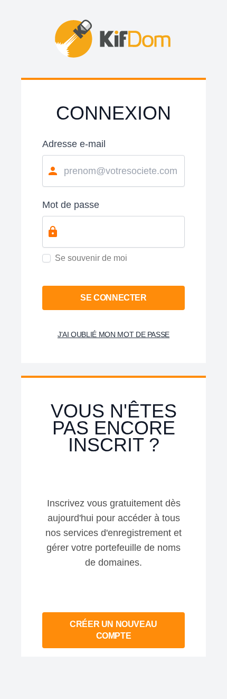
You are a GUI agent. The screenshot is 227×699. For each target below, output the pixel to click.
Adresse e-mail (74, 144)
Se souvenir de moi (91, 257)
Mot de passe (70, 205)
